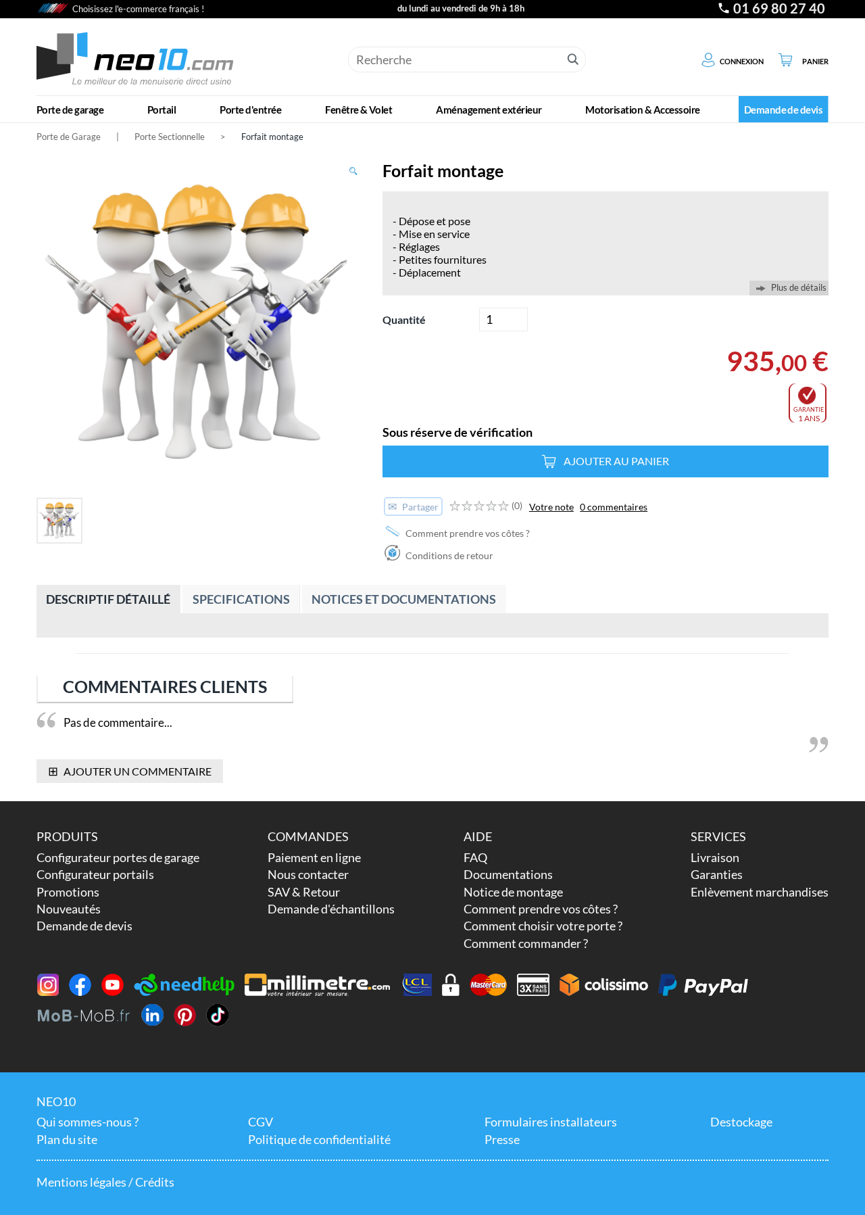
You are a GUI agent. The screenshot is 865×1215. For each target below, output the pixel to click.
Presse (502, 1139)
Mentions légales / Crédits (105, 1181)
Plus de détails (798, 288)
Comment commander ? (526, 943)
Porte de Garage (68, 136)
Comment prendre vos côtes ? (466, 533)
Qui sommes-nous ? (87, 1121)
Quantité (404, 319)
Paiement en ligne (314, 857)
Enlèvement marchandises (760, 891)
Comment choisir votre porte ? (543, 925)
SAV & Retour (304, 891)
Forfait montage (272, 136)
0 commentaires (613, 507)
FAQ (475, 857)
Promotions (67, 891)
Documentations (508, 874)
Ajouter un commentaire (130, 770)
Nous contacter (308, 874)
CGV (260, 1121)
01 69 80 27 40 (779, 8)
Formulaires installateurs (551, 1121)
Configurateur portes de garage (117, 857)
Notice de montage (513, 891)
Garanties (717, 874)
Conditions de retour (448, 555)
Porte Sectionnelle (169, 136)
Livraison (715, 857)
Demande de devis (84, 925)
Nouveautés (68, 908)
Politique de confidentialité (319, 1139)
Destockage (741, 1121)
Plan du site (66, 1139)
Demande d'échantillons (331, 908)
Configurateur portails (95, 874)
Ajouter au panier (616, 460)
